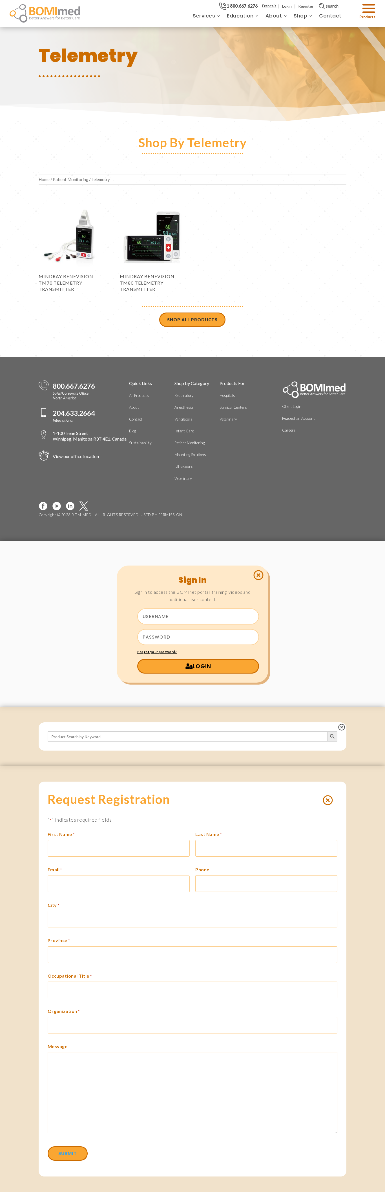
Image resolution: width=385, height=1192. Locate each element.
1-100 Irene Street (90, 435)
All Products (139, 395)
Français (269, 5)
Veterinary (183, 478)
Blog (132, 431)
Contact (330, 15)
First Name (61, 834)
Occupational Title (70, 975)
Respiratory (184, 395)
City (53, 905)
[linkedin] (72, 506)
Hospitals (227, 395)
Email (55, 869)
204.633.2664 (74, 413)
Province (59, 940)
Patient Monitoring (70, 179)
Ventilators (183, 419)
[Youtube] (59, 506)
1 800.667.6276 (242, 5)
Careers (289, 430)
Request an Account (298, 418)
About (273, 15)
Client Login (291, 406)
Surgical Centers (233, 407)
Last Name (208, 834)
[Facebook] (45, 506)
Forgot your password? (157, 652)
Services (204, 15)
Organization (64, 1011)
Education (240, 15)
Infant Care (184, 431)
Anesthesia (183, 407)
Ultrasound (183, 466)
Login (287, 6)
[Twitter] (86, 506)
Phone (202, 869)
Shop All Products (192, 319)
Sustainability (140, 443)
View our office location (76, 456)
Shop (300, 15)
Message (58, 1046)
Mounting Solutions (190, 454)
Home (44, 179)
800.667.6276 (74, 386)
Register (305, 6)
